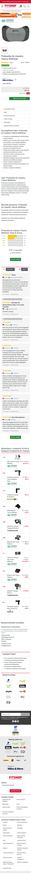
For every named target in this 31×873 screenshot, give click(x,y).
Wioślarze (19, 825)
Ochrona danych (20, 799)
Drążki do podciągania (20, 858)
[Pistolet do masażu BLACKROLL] (18, 490)
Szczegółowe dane (9, 109)
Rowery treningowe (8, 835)
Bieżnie (5, 825)
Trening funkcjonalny (8, 852)
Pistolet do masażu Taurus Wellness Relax (12, 479)
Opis (5, 112)
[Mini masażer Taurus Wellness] (18, 457)
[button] (4, 50)
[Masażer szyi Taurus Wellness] (18, 537)
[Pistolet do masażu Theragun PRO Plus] (18, 522)
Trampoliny (20, 828)
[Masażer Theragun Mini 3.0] (18, 586)
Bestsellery (7, 122)
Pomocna (6, 294)
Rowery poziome (21, 840)
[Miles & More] (15, 767)
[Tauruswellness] (7, 20)
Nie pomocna (14, 294)
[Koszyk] (28, 6)
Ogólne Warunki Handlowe (6, 800)
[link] (15, 68)
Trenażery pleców (7, 857)
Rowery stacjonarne (22, 822)
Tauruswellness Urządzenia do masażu (12, 11)
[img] (15, 79)
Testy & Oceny (8, 119)
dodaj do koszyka (19, 98)
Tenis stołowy (6, 833)
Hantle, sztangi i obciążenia (21, 836)
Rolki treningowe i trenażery (21, 844)
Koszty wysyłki (6, 807)
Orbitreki (5, 822)
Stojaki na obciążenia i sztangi (22, 849)
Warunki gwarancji (9, 115)
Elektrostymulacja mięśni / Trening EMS (8, 863)
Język (24, 269)
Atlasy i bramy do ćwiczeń (7, 829)
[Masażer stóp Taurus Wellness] (18, 571)
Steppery (5, 848)
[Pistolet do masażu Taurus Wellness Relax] (18, 473)
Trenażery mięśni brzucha (21, 853)
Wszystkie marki (7, 868)
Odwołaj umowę (15, 791)
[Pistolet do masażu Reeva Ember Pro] (18, 602)
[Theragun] (12, 531)
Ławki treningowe (21, 833)
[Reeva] (12, 611)
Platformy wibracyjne (22, 862)
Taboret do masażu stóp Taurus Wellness (13, 559)
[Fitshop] (11, 6)
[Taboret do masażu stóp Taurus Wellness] (18, 553)
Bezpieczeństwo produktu (11, 125)
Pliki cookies (5, 804)
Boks (4, 840)
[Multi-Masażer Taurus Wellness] (18, 506)
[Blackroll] (12, 499)
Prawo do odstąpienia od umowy (22, 808)
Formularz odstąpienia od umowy (8, 812)
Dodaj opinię (15, 259)
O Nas (18, 804)
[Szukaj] (24, 6)
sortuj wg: (10, 269)
